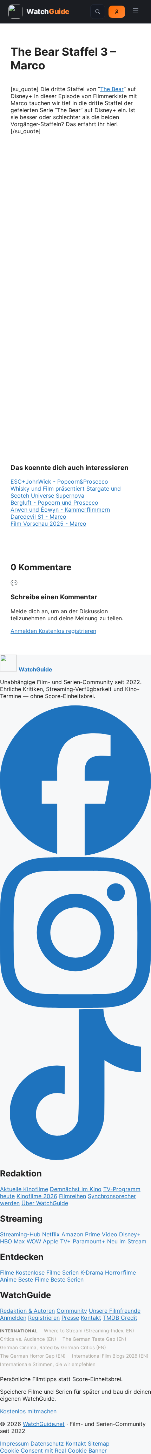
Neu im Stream (126, 1241)
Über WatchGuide (44, 1203)
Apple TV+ (57, 1241)
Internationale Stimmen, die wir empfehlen (48, 1364)
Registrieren (44, 1317)
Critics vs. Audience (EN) (28, 1339)
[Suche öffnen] (97, 11)
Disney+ (130, 1234)
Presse (70, 1317)
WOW (34, 1241)
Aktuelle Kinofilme (24, 1189)
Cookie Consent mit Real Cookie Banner (53, 1450)
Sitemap (99, 1443)
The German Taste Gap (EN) (94, 1339)
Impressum (14, 1443)
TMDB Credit (120, 1317)
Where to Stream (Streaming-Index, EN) (89, 1330)
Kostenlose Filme (38, 1272)
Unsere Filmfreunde (114, 1310)
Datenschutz (47, 1443)
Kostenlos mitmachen (28, 1411)
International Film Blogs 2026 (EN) (110, 1356)
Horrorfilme (120, 1272)
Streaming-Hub (20, 1234)
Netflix (51, 1234)
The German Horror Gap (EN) (33, 1356)
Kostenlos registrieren (67, 630)
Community (72, 1310)
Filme (7, 1272)
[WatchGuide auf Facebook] (75, 853)
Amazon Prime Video (89, 1234)
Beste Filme (33, 1279)
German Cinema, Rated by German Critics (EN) (53, 1347)
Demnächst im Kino (75, 1189)
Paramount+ (89, 1241)
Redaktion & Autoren (27, 1310)
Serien (70, 1272)
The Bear (112, 89)
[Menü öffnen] (136, 11)
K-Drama (91, 1272)
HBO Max (12, 1241)
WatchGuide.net (44, 1423)
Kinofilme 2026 (37, 1196)
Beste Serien (67, 1279)
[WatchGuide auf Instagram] (75, 1005)
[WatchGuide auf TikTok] (75, 1157)
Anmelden (25, 630)
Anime (8, 1279)
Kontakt (91, 1317)
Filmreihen (72, 1196)
